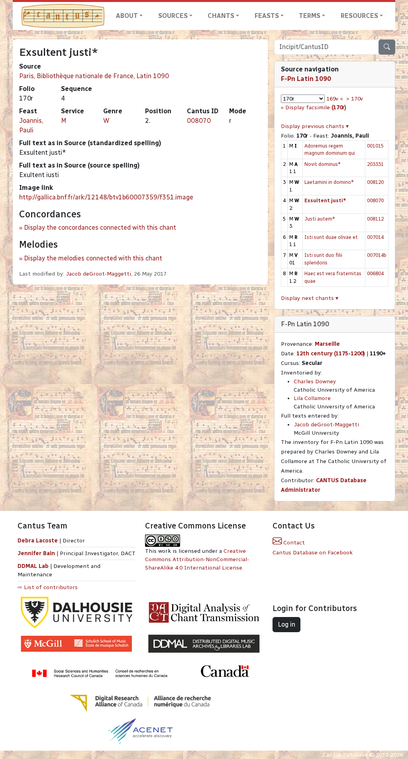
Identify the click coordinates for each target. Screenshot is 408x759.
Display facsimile (315, 107)
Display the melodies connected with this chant (93, 258)
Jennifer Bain (37, 553)
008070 (199, 120)
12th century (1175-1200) (330, 353)
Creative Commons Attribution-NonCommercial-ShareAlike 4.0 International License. (197, 559)
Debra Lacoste (38, 540)
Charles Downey (315, 381)
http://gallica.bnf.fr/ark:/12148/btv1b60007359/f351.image (106, 197)
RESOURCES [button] (359, 16)
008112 (375, 219)
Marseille (327, 344)
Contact (293, 542)
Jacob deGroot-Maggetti (98, 273)
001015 (375, 146)
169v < (334, 98)
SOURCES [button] (173, 16)
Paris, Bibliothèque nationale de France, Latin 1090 (94, 76)
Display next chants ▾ (309, 298)
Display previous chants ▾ (315, 126)
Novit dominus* (322, 164)
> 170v (354, 98)
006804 (375, 273)
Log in (286, 624)
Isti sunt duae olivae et (331, 237)
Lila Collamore (312, 398)
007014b (376, 255)
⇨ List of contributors (48, 587)
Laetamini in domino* (329, 182)
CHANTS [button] (221, 16)
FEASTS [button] (267, 16)
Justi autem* (319, 219)
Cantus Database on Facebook (313, 552)
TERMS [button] (309, 16)
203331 (375, 164)
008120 (375, 182)
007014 (375, 237)
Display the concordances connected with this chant (100, 227)
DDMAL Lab (33, 566)
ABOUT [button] (127, 16)
